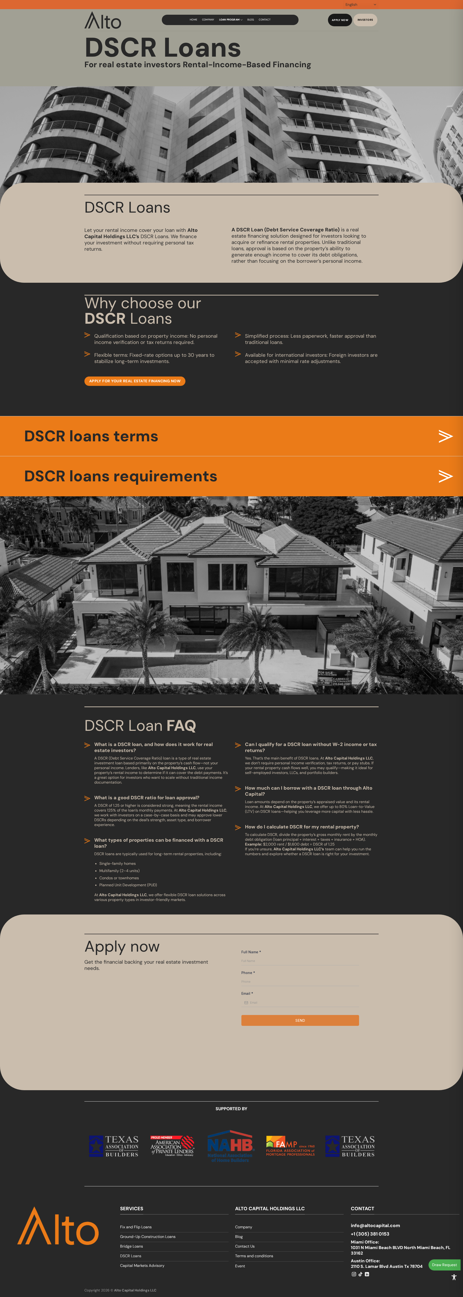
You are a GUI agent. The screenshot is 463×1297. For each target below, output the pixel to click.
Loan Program (229, 19)
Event (240, 1266)
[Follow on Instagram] (354, 1274)
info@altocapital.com (375, 1226)
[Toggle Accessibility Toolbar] (454, 1277)
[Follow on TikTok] (360, 1274)
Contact (264, 19)
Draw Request (444, 1264)
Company (208, 19)
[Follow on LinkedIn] (367, 1274)
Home (193, 19)
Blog (250, 19)
